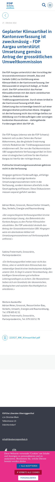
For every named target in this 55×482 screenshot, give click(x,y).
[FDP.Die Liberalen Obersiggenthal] (10, 6)
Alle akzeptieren (29, 466)
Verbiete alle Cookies (28, 472)
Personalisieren (28, 478)
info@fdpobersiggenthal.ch (15, 439)
